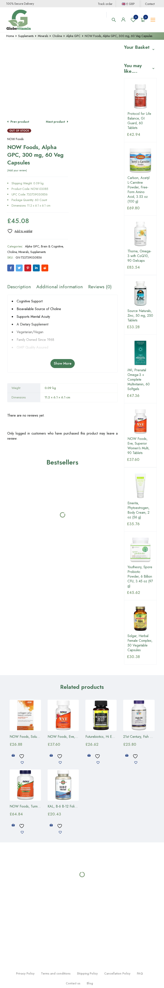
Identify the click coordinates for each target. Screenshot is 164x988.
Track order (105, 4)
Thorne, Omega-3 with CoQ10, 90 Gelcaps (139, 256)
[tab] (19, 286)
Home (10, 36)
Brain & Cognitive (52, 246)
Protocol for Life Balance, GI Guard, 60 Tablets (139, 120)
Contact (150, 4)
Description (19, 286)
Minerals (43, 36)
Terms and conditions (55, 973)
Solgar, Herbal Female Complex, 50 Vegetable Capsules (139, 643)
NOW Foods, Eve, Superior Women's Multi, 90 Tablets (138, 445)
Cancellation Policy (117, 973)
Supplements (26, 36)
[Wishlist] (19, 231)
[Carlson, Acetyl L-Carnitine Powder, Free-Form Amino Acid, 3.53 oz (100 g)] (140, 160)
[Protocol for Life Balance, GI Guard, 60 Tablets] (140, 96)
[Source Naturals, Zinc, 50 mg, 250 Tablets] (140, 293)
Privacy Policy (25, 973)
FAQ (140, 973)
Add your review (17, 170)
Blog (90, 983)
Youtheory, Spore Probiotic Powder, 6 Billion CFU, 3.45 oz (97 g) (140, 576)
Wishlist (135, 17)
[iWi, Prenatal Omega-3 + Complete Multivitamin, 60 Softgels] (140, 353)
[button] (13, 755)
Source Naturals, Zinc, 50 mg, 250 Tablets (140, 316)
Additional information (59, 286)
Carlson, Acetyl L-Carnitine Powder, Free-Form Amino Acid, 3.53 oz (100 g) (138, 190)
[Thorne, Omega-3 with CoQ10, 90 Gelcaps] (140, 234)
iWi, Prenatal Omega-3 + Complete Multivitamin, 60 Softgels (138, 379)
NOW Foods (15, 139)
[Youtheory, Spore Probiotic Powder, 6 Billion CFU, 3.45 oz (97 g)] (140, 550)
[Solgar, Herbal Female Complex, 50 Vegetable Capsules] (140, 618)
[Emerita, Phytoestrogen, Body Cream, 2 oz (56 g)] (140, 485)
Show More (62, 363)
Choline (57, 36)
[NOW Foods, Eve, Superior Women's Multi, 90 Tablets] (140, 421)
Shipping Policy (87, 973)
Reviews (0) (100, 286)
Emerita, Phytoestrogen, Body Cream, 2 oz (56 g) (138, 510)
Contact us (73, 983)
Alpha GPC (73, 36)
